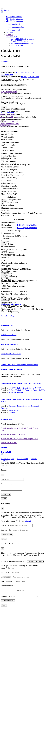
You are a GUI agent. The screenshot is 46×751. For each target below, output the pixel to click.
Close (4, 107)
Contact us (5, 461)
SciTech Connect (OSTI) (18, 392)
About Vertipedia (7, 459)
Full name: (6, 572)
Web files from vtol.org (9, 335)
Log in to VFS (7, 534)
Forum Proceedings (8, 316)
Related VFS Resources (11, 304)
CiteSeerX (13, 412)
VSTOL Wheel (17, 45)
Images (4, 447)
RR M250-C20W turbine (27, 225)
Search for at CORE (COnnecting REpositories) (19, 439)
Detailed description (8, 596)
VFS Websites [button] (11, 37)
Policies (34, 459)
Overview (5, 61)
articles (7, 325)
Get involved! (22, 459)
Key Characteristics (9, 92)
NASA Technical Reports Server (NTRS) (25, 388)
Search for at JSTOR (9, 443)
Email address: (7, 581)
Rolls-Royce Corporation (27, 228)
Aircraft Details (7, 112)
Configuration (7, 75)
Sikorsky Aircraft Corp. (25, 72)
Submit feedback (8, 601)
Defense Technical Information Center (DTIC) (27, 390)
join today (29, 521)
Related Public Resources (11, 369)
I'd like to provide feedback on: (13, 561)
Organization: (6, 577)
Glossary (9, 32)
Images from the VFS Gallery (11, 354)
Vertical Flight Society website (22, 39)
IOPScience (13, 410)
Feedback (9, 35)
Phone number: (7, 586)
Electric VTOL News (19, 41)
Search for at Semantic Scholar (13, 434)
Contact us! (6, 494)
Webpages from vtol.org (9, 344)
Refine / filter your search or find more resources (19, 365)
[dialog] (23, 103)
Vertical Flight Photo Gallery (22, 43)
